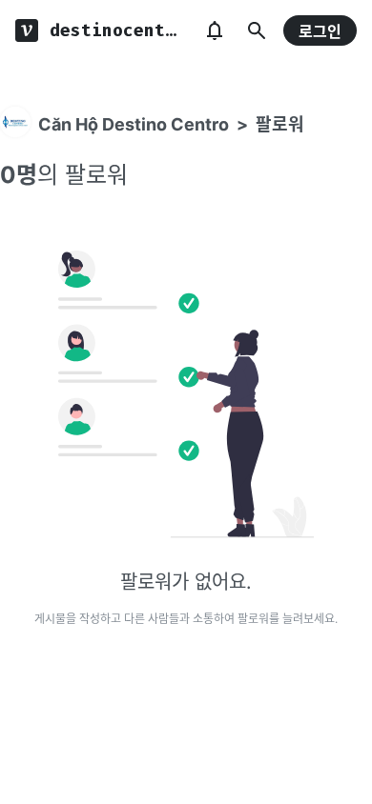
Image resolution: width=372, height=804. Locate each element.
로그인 (320, 31)
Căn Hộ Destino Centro (133, 124)
